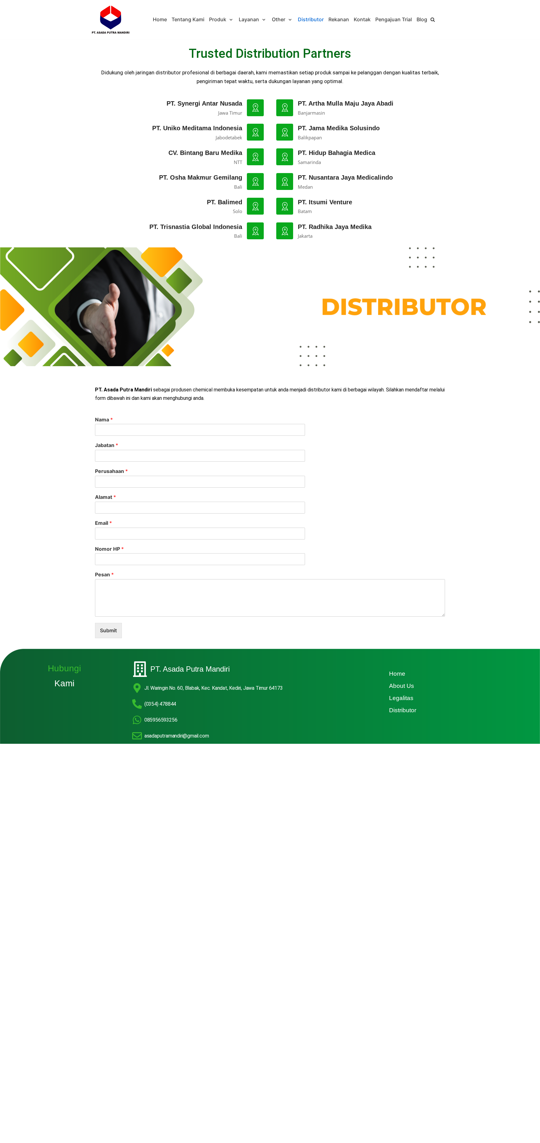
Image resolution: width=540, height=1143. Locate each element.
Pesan (104, 574)
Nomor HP (109, 549)
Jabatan (106, 445)
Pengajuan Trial (393, 19)
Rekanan (338, 19)
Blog (422, 19)
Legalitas (401, 698)
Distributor (311, 19)
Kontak (362, 19)
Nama (104, 419)
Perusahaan (111, 471)
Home (160, 19)
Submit (108, 630)
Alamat (105, 497)
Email (103, 523)
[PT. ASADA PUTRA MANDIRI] (110, 20)
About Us (401, 686)
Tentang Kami (188, 19)
